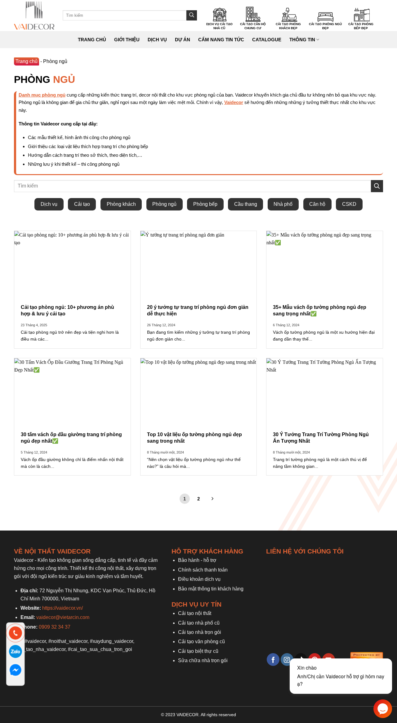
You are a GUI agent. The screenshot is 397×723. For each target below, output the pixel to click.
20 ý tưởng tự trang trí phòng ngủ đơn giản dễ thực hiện (197, 310)
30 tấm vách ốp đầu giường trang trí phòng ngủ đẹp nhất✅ (71, 438)
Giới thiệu (127, 39)
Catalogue (266, 39)
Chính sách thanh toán (203, 569)
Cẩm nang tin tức (221, 39)
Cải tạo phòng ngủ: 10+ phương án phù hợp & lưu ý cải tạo (67, 310)
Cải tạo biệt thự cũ (198, 651)
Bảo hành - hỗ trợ (197, 560)
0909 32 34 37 (54, 627)
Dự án (182, 39)
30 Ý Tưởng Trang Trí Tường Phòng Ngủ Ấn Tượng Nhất (321, 438)
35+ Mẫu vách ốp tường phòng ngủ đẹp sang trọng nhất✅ (319, 310)
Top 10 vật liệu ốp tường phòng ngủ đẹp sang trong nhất (194, 438)
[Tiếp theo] (212, 499)
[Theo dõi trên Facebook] (273, 659)
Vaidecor (233, 102)
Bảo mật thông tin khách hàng (210, 588)
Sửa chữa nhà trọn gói (203, 660)
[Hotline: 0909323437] (15, 633)
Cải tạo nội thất (194, 613)
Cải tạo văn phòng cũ (201, 641)
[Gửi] (191, 15)
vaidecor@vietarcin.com (62, 617)
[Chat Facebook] (15, 670)
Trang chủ (92, 39)
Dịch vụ (157, 39)
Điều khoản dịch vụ (199, 579)
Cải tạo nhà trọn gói (199, 632)
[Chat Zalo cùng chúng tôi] (15, 651)
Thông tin (302, 39)
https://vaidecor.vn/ (62, 608)
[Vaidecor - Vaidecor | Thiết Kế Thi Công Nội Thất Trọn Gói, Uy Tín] (34, 15)
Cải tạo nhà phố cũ (199, 623)
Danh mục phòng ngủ (42, 94)
